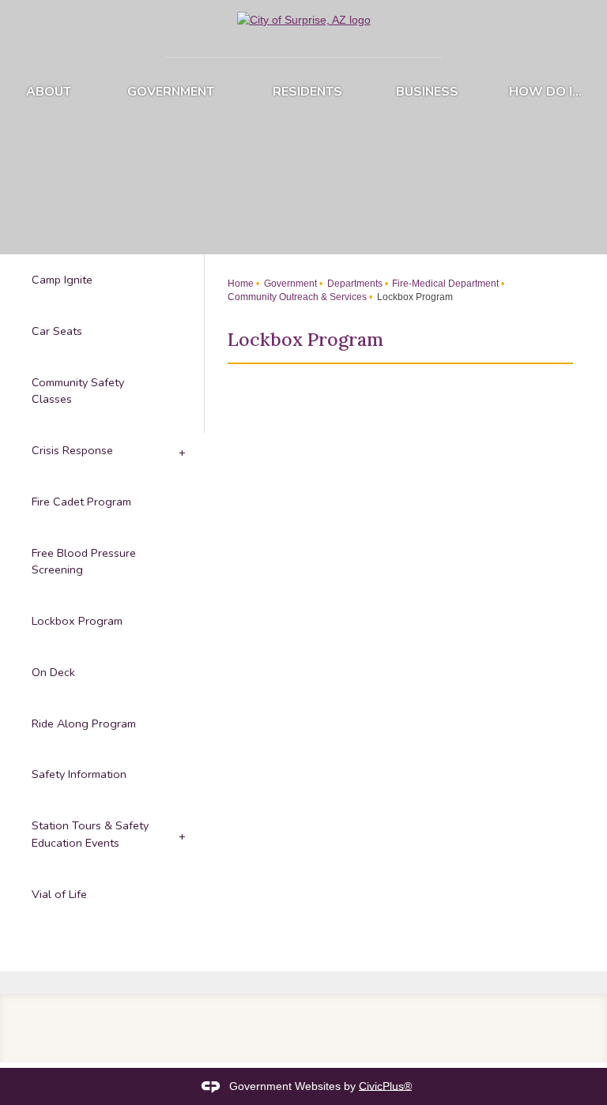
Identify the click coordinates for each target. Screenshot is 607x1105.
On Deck (53, 672)
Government (170, 91)
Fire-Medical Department (444, 283)
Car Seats (57, 331)
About (48, 91)
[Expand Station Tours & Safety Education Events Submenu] (181, 835)
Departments (354, 283)
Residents (307, 91)
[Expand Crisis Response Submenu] (181, 450)
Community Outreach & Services (297, 297)
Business (427, 91)
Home (241, 283)
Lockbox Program (77, 621)
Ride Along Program (84, 723)
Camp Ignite (62, 280)
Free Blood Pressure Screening (84, 561)
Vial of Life (59, 894)
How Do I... (545, 91)
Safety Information (79, 774)
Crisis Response (72, 450)
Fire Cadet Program (81, 501)
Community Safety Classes (78, 391)
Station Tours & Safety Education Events (90, 834)
